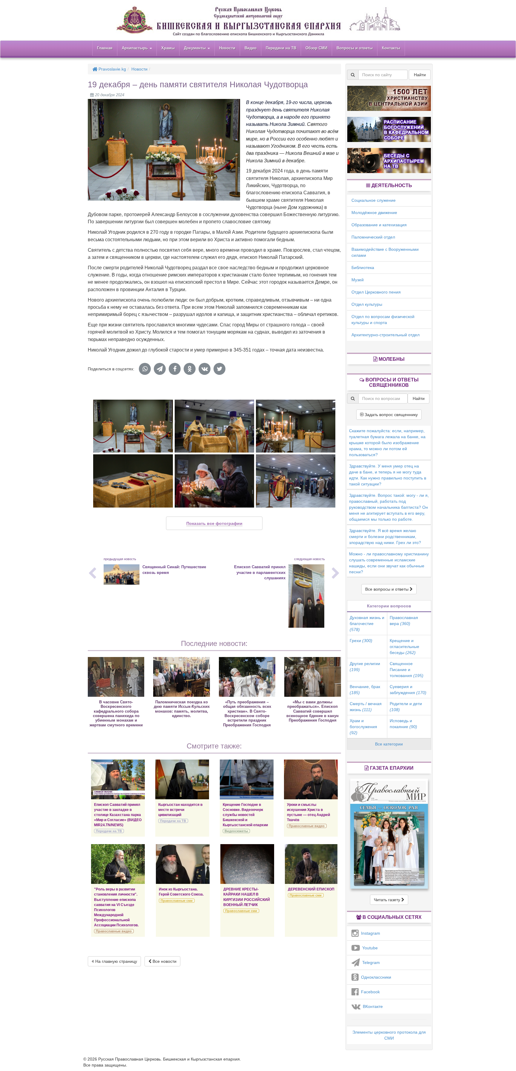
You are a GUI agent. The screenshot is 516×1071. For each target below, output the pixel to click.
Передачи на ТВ (281, 48)
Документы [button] (195, 48)
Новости (227, 48)
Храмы (168, 48)
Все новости (163, 961)
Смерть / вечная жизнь (366, 706)
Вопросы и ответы (355, 48)
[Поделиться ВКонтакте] (205, 369)
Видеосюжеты (236, 831)
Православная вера (404, 620)
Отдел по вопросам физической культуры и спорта (382, 319)
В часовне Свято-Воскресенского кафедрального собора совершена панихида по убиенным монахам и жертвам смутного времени (116, 713)
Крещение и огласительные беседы (404, 646)
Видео (251, 48)
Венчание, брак (365, 689)
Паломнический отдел (373, 237)
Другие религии (365, 666)
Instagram (369, 933)
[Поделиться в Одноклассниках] (190, 369)
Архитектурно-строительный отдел (385, 334)
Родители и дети (406, 706)
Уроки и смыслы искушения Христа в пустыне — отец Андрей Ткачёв (308, 812)
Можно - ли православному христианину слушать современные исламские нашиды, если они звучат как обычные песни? (389, 562)
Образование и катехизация (379, 224)
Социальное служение (373, 200)
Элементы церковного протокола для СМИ (389, 1035)
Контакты (391, 48)
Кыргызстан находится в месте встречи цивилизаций (180, 810)
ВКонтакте (371, 1006)
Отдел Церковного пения (376, 292)
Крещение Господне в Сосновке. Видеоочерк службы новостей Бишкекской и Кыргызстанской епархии (245, 815)
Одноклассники (375, 977)
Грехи (361, 640)
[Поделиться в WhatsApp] (145, 369)
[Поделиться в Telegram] (160, 369)
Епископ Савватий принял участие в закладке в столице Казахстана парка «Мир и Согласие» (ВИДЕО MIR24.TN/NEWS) (118, 815)
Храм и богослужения (363, 726)
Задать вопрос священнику (390, 414)
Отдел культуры (366, 304)
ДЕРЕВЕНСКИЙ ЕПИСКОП (311, 889)
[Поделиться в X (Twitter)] (219, 369)
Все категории (389, 744)
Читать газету (387, 899)
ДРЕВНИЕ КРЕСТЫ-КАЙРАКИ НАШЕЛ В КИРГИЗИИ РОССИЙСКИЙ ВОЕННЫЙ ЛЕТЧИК (246, 897)
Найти (420, 74)
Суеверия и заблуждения (408, 689)
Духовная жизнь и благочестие (367, 623)
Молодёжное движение (374, 212)
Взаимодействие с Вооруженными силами (385, 252)
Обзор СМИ (316, 48)
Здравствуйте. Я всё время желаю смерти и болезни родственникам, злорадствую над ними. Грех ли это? (385, 536)
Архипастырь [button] (135, 48)
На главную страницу (115, 961)
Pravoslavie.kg (111, 69)
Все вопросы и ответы (387, 589)
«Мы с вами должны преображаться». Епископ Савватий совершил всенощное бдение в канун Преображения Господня (312, 711)
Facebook (369, 991)
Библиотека (362, 267)
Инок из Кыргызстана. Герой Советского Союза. (181, 891)
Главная (105, 48)
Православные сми (177, 900)
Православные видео (307, 826)
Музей (357, 279)
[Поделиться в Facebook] (175, 369)
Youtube (369, 947)
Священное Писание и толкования (406, 669)
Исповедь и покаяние (403, 723)
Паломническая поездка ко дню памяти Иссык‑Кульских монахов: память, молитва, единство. (182, 709)
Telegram (370, 962)
